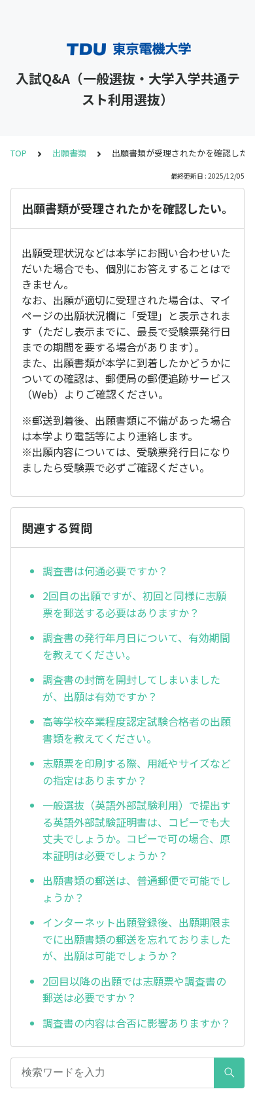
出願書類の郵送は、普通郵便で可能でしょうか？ (136, 888)
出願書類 (69, 153)
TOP (18, 153)
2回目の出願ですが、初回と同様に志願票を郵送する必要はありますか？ (134, 604)
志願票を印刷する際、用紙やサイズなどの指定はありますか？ (136, 771)
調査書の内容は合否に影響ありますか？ (136, 1023)
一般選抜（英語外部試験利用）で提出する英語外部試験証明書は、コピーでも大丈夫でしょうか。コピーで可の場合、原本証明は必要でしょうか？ (136, 830)
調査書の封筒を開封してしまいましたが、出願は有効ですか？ (131, 687)
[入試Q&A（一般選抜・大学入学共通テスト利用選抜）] (127, 49)
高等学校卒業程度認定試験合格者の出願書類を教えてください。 (136, 729)
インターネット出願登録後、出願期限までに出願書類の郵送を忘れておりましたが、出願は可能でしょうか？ (136, 938)
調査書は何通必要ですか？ (105, 571)
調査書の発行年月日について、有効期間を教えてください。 (136, 646)
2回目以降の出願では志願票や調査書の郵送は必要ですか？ (134, 989)
